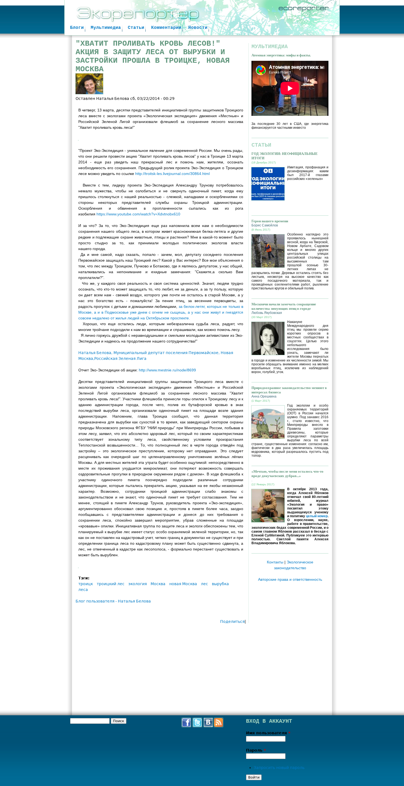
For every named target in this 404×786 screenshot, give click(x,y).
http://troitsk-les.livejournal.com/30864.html (172, 173)
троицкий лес (110, 584)
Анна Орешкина (263, 396)
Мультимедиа (106, 27)
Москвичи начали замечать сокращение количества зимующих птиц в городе (283, 306)
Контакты (275, 562)
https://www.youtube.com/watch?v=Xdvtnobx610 (138, 214)
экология (137, 584)
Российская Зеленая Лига (120, 358)
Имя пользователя (268, 733)
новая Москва (183, 584)
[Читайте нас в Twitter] (197, 725)
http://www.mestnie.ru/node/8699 (167, 370)
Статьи (136, 27)
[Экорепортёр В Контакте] (208, 725)
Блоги (77, 27)
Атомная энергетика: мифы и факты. (281, 55)
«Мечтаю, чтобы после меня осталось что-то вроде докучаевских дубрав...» (287, 473)
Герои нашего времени (269, 221)
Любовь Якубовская (266, 313)
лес (204, 584)
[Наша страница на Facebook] (186, 725)
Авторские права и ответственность (290, 579)
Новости (197, 27)
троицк (85, 584)
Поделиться (232, 621)
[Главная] (202, 17)
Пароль (256, 750)
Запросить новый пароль (279, 767)
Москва (158, 584)
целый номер (317, 516)
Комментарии (166, 27)
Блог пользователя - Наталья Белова (113, 601)
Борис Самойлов (264, 225)
